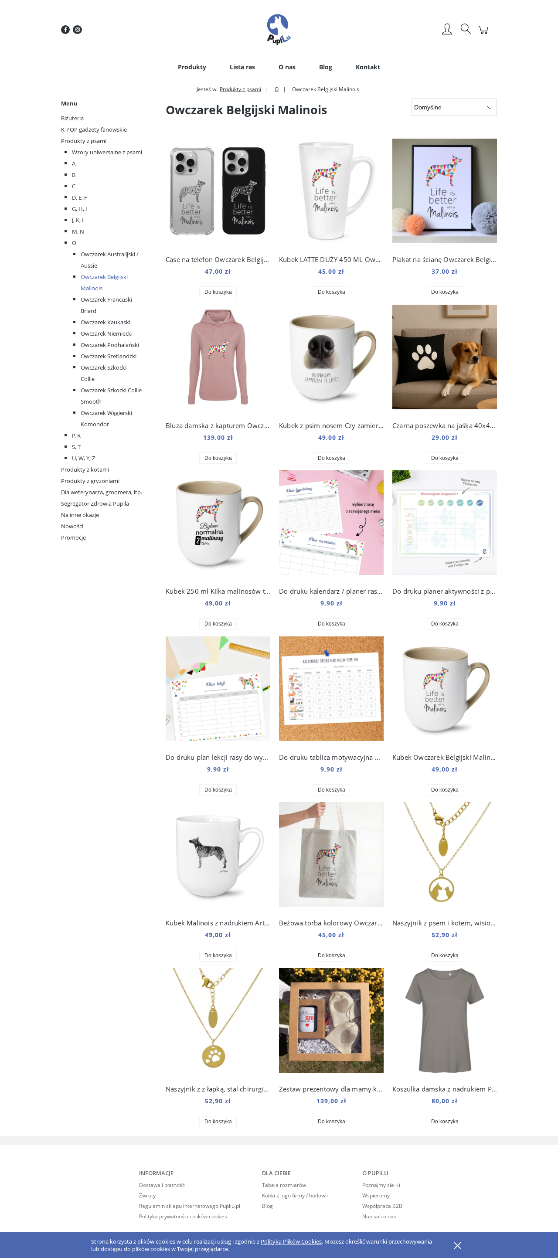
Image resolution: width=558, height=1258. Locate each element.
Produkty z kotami (85, 469)
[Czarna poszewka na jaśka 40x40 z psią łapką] (444, 359)
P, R (76, 435)
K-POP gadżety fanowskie (94, 129)
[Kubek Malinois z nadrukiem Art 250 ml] (218, 856)
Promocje (73, 537)
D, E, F (79, 197)
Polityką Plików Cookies (291, 1241)
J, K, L (78, 220)
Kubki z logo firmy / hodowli (295, 1195)
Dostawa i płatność (162, 1185)
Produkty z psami (83, 141)
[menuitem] (192, 67)
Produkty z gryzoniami (90, 481)
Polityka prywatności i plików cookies (183, 1216)
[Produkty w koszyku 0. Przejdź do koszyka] (485, 34)
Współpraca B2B (382, 1206)
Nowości (72, 526)
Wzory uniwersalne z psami (107, 152)
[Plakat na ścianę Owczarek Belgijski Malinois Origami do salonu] (444, 193)
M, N (78, 231)
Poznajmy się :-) (381, 1185)
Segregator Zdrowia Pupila (95, 503)
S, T (76, 447)
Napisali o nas (379, 1216)
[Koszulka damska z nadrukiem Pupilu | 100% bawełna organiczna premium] (444, 1022)
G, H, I (79, 209)
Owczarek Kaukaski (105, 322)
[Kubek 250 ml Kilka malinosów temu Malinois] (218, 524)
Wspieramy (376, 1195)
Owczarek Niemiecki (107, 333)
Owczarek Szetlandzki (108, 356)
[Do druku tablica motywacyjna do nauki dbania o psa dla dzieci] (331, 690)
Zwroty (147, 1195)
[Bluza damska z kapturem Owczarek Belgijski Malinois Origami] (218, 359)
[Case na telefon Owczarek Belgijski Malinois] (218, 193)
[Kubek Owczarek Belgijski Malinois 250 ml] (444, 690)
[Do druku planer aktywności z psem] (444, 524)
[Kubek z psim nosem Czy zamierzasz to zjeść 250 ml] (331, 359)
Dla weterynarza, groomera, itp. (101, 492)
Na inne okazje (80, 515)
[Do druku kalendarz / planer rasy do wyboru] (331, 524)
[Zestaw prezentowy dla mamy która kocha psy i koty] (331, 1022)
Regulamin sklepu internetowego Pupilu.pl (189, 1206)
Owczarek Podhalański (110, 345)
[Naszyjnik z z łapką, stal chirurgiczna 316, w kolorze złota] (218, 1022)
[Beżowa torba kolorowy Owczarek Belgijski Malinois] (331, 856)
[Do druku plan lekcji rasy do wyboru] (218, 690)
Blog (267, 1206)
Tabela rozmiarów (284, 1185)
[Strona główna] (279, 29)
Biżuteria (72, 118)
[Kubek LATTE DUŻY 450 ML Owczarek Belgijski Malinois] (331, 193)
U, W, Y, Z (83, 458)
